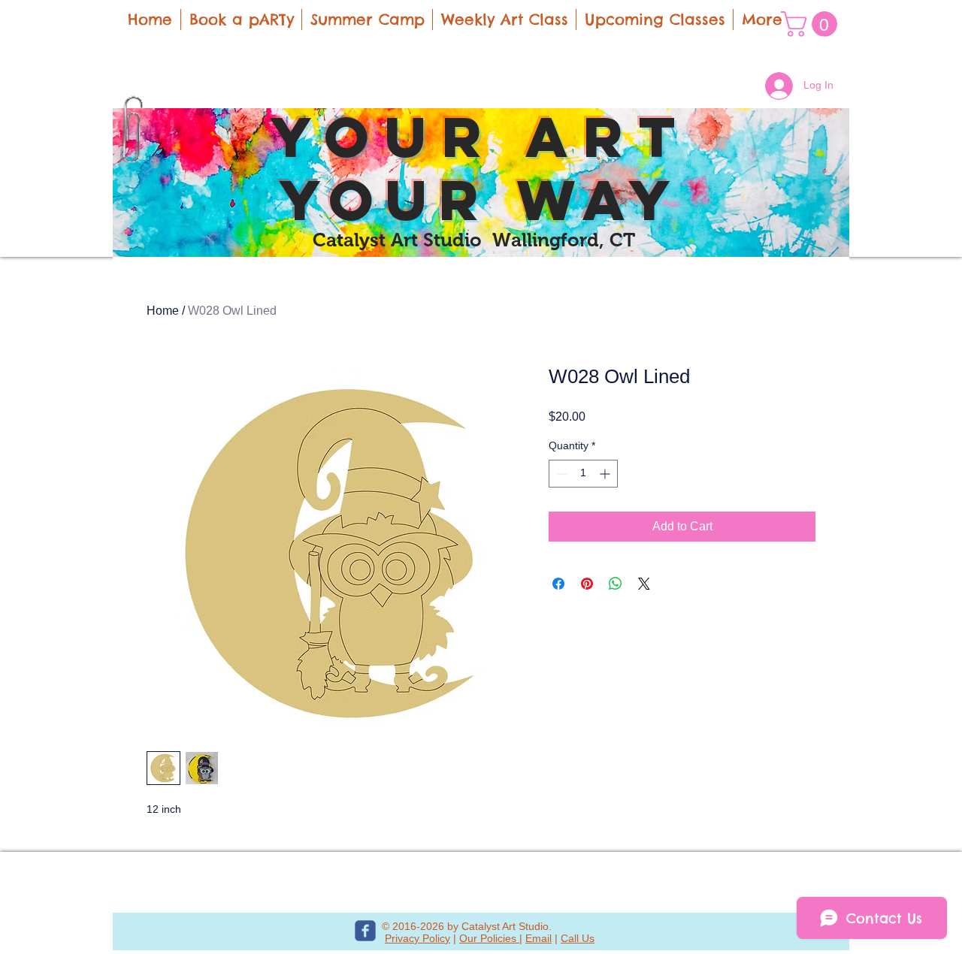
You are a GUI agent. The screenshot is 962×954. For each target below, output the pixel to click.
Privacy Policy (417, 938)
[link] (812, 24)
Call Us (577, 938)
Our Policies (489, 938)
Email (538, 938)
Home (163, 310)
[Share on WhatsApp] (616, 584)
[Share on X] (644, 584)
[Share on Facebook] (558, 584)
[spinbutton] (583, 473)
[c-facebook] (365, 930)
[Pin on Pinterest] (587, 584)
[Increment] (606, 473)
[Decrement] (560, 473)
